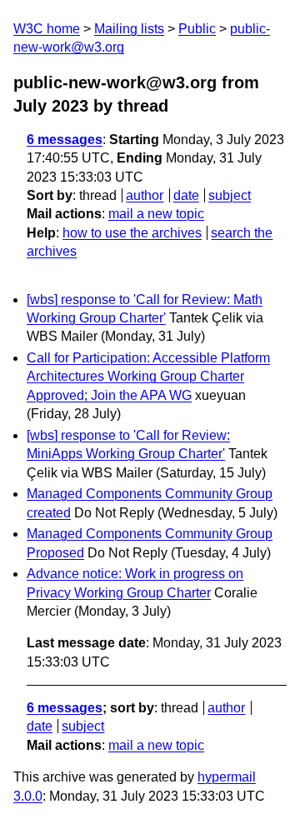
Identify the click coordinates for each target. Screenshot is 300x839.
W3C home (46, 29)
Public (197, 29)
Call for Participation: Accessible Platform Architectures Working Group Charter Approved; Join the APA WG (148, 376)
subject (229, 195)
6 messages (64, 139)
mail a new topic (156, 214)
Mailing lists (129, 29)
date (186, 195)
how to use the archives (132, 233)
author (144, 195)
